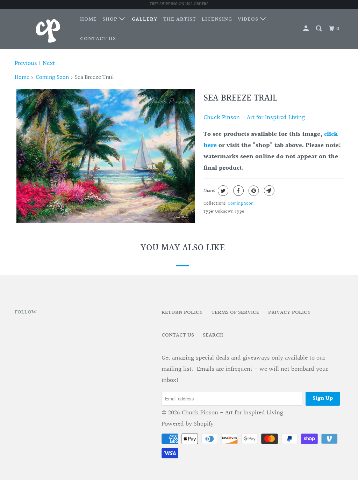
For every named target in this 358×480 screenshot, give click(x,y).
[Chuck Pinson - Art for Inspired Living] (43, 28)
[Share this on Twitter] (222, 190)
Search (213, 335)
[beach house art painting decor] (105, 156)
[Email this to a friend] (268, 190)
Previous (26, 63)
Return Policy (182, 312)
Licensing (217, 19)
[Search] (319, 29)
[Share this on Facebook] (237, 190)
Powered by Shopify (188, 424)
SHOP (110, 19)
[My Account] (307, 29)
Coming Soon (52, 77)
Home (88, 19)
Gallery (145, 19)
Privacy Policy (289, 312)
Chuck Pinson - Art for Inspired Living (254, 117)
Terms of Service (235, 312)
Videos (249, 19)
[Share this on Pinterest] (253, 190)
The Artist (179, 19)
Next (49, 63)
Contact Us (98, 39)
